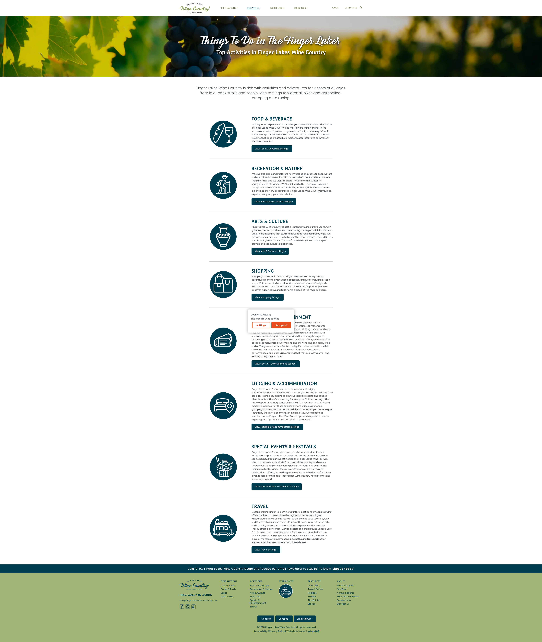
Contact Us (351, 8)
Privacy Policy (277, 631)
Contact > (284, 618)
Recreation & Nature (277, 168)
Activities (253, 8)
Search (267, 618)
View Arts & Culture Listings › (270, 251)
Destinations (228, 8)
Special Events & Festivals (284, 446)
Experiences (277, 8)
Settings (261, 325)
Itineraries (313, 585)
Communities (228, 585)
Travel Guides (315, 589)
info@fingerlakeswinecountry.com (199, 600)
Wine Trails (227, 596)
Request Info (344, 600)
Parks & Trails (228, 589)
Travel (260, 506)
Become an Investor (348, 596)
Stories (311, 603)
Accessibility (260, 631)
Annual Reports (345, 592)
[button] (360, 7)
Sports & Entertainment (258, 602)
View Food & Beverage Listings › (272, 148)
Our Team (342, 589)
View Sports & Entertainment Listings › (276, 363)
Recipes (312, 592)
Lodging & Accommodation (284, 383)
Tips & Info (313, 600)
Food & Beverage (272, 119)
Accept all (281, 325)
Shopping (263, 271)
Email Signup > (305, 618)
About (335, 8)
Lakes (224, 592)
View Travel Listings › (266, 549)
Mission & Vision (345, 585)
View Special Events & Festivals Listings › (277, 486)
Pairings (312, 596)
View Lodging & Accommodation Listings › (277, 427)
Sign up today (342, 569)
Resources (300, 8)
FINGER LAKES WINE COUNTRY (196, 594)
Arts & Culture (270, 221)
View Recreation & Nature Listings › (274, 201)
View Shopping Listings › (267, 297)
